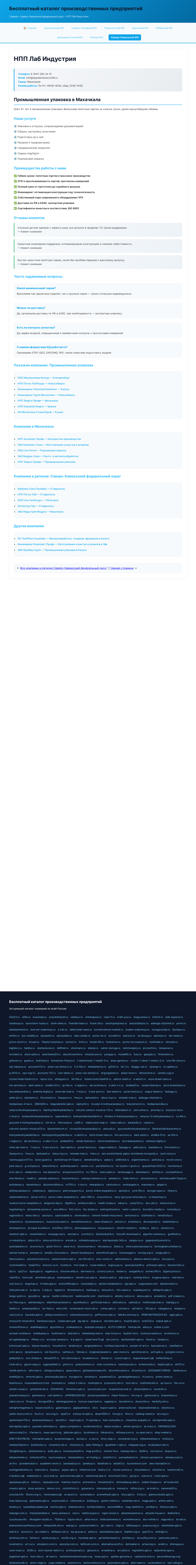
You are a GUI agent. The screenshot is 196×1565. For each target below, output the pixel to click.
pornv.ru (181, 1023)
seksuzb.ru (109, 1128)
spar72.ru (147, 1531)
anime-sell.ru (166, 1500)
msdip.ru (144, 1227)
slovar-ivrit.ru (38, 1196)
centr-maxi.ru (16, 1550)
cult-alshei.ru (55, 1395)
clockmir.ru (158, 1469)
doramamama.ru (34, 1221)
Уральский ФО (140, 28)
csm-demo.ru (65, 1072)
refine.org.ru (137, 1488)
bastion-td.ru (130, 1333)
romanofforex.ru (18, 1327)
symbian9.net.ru (39, 1389)
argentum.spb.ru (18, 1556)
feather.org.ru (132, 1531)
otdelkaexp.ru (41, 1333)
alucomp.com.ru (69, 1544)
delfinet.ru (63, 1048)
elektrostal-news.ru (81, 1029)
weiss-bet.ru (32, 1215)
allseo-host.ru (129, 1072)
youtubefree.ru (174, 1172)
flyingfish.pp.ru (17, 1451)
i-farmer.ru (35, 1432)
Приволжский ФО (114, 28)
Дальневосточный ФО (70, 37)
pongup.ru (110, 1054)
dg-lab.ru (83, 1320)
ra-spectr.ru (70, 1494)
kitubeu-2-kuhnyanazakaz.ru (121, 1116)
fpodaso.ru (178, 1029)
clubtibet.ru (175, 1345)
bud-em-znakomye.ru (42, 1029)
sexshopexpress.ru (116, 1023)
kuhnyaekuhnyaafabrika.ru (24, 1134)
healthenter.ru (170, 1221)
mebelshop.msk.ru (92, 1333)
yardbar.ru (152, 1506)
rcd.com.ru (156, 1451)
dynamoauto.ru (33, 1351)
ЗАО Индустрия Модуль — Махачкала (40, 511)
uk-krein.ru (153, 1488)
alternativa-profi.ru (112, 1544)
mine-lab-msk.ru (64, 1091)
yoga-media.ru (57, 1562)
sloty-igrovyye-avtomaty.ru (130, 1196)
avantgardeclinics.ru (20, 1469)
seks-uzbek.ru (82, 1035)
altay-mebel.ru (163, 1432)
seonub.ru (73, 1234)
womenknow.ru (132, 1519)
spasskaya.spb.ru (19, 1482)
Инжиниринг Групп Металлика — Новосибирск (46, 394)
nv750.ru (71, 1184)
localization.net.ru (158, 1444)
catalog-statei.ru (145, 1413)
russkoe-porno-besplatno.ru (25, 1203)
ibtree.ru (35, 1537)
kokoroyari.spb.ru (19, 1345)
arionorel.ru (89, 1482)
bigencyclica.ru (172, 1271)
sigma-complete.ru (70, 1426)
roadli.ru (31, 1178)
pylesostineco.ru (84, 1364)
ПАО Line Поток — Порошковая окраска (42, 450)
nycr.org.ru (52, 1413)
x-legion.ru (81, 1085)
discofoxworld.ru (73, 1054)
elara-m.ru (69, 1246)
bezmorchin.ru (176, 1265)
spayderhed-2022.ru (154, 1165)
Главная (13, 16)
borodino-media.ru (153, 1209)
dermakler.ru (132, 1544)
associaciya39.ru (134, 1265)
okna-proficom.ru (53, 1240)
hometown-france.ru (63, 1060)
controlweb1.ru (17, 1265)
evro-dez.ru (16, 1172)
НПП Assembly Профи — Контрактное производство (49, 438)
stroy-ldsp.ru (108, 1438)
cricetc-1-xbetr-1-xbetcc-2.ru (147, 1060)
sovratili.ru (114, 1035)
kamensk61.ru (169, 1488)
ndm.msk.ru (35, 1370)
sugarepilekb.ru (52, 1364)
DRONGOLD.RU (167, 1426)
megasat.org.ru (137, 1444)
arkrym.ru (120, 1221)
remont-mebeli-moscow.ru (107, 1215)
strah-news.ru (58, 1023)
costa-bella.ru (98, 1265)
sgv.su (46, 1296)
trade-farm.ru (130, 1178)
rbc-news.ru (176, 1035)
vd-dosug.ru (144, 1035)
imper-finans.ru (120, 1395)
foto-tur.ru (75, 1209)
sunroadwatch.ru (128, 1457)
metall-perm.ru (17, 1370)
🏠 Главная (30, 28)
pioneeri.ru (36, 1252)
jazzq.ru (134, 1475)
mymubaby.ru (88, 1283)
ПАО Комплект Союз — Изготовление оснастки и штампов (53, 444)
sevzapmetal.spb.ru (164, 1420)
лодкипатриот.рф (143, 1358)
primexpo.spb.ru (156, 1265)
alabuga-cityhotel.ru (162, 1023)
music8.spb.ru (132, 1320)
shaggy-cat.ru (139, 1066)
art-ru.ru (30, 1544)
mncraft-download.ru (128, 1234)
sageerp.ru (110, 1401)
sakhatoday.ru (36, 1302)
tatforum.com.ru (89, 1544)
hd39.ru (143, 1451)
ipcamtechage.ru (64, 1438)
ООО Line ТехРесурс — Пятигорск (38, 500)
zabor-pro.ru (16, 1401)
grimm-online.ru (110, 1500)
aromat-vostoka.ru (20, 1333)
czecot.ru (146, 1475)
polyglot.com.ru (175, 1351)
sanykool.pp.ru (50, 1537)
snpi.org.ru (125, 1277)
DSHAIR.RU (57, 1389)
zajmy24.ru (82, 1103)
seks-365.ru (87, 1196)
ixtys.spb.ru (128, 1494)
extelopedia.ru (65, 1277)
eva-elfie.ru (60, 1209)
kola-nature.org (18, 1500)
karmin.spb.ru (58, 1506)
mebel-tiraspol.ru (151, 1482)
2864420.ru (41, 1103)
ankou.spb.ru (144, 1296)
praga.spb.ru (163, 1252)
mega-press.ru (141, 1017)
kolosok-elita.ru (69, 1271)
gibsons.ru (93, 1550)
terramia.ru (91, 1376)
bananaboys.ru (71, 1463)
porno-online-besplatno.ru (101, 1190)
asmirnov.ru (74, 1562)
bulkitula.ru (42, 1060)
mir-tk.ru (50, 1122)
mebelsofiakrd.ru (19, 1444)
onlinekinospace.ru (89, 1240)
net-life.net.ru (86, 1258)
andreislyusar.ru (69, 1165)
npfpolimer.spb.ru (164, 1550)
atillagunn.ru (62, 1079)
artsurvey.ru (149, 1544)
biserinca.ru (16, 1382)
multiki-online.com (62, 1296)
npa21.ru (65, 1413)
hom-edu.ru (37, 1556)
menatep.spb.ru (87, 1537)
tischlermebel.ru (96, 1506)
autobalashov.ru (18, 1246)
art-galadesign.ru (19, 1339)
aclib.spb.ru (54, 1451)
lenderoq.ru (75, 1345)
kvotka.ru (65, 1265)
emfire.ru (14, 1035)
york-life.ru (138, 1190)
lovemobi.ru (16, 1544)
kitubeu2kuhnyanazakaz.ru (37, 1116)
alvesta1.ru (160, 1296)
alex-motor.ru (121, 1351)
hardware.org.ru (46, 1320)
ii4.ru (95, 1407)
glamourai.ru (152, 1395)
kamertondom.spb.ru (64, 1258)
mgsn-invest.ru (110, 1513)
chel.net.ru (178, 1277)
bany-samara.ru (61, 1513)
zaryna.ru (47, 1215)
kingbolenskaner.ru (100, 1351)
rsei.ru (75, 1513)
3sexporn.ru (65, 1097)
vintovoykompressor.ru (139, 1246)
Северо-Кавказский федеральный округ (42, 16)
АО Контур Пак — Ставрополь (36, 506)
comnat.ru (124, 1308)
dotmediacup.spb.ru (127, 1482)
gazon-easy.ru (32, 1364)
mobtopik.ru (95, 1382)
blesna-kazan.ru (41, 1345)
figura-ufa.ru (75, 1519)
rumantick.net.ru (58, 1444)
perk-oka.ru (16, 1165)
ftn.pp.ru (31, 1401)
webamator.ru (33, 1172)
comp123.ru (136, 1203)
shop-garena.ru (119, 1060)
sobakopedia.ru (31, 1308)
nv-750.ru (91, 1172)
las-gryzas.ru (78, 1531)
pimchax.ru (157, 1110)
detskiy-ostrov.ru (125, 1296)
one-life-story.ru (175, 1060)
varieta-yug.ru (166, 1072)
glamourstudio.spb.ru (161, 1494)
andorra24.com (127, 1407)
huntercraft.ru (175, 1469)
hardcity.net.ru (160, 1401)
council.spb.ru (123, 1358)
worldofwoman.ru (81, 1221)
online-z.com (161, 1327)
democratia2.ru (18, 1432)
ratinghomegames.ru (21, 1407)
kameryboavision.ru (81, 1314)
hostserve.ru (113, 1041)
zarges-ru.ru (136, 1240)
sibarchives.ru (50, 1165)
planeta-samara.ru (48, 1178)
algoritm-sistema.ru (154, 1234)
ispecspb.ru (36, 1271)
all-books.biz (171, 1482)
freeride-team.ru (78, 1023)
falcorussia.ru (17, 1258)
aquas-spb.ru (69, 1469)
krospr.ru (34, 1041)
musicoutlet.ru (60, 1500)
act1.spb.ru (157, 1351)
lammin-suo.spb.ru (86, 1277)
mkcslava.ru (104, 1246)
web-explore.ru (174, 1017)
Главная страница (121, 568)
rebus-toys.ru (108, 1097)
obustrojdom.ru (142, 1389)
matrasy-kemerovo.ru (93, 1178)
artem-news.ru (164, 1376)
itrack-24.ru (96, 1023)
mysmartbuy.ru (70, 1178)
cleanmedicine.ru (19, 1196)
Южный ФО (96, 37)
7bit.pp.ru (150, 1308)
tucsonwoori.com (137, 1463)
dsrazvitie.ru (142, 1401)
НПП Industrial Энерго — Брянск (37, 406)
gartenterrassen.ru (109, 1537)
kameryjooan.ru (127, 1364)
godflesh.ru (174, 1234)
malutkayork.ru (142, 1289)
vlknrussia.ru (65, 1122)
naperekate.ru (63, 1116)
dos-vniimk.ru (151, 1519)
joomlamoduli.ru (28, 1463)
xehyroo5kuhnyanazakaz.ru (25, 1110)
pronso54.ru (150, 1048)
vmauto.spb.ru (17, 1488)
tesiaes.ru (179, 1308)
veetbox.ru (76, 1017)
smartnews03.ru (51, 1054)
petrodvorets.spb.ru (71, 1475)
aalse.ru (108, 1159)
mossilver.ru (59, 1345)
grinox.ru (68, 1364)
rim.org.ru (136, 1395)
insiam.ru (121, 1271)
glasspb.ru (150, 1054)
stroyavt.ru (168, 1258)
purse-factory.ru (133, 1091)
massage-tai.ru (56, 1234)
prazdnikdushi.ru (58, 1017)
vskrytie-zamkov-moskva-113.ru (94, 1110)
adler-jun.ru (15, 1097)
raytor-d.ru (46, 1079)
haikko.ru (14, 1308)
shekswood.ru (76, 1506)
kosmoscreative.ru (151, 1333)
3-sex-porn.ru (96, 1091)
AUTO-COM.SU (117, 1327)
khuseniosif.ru (106, 1482)
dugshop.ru (31, 1283)
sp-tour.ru (166, 1382)
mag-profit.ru (94, 1451)
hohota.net (134, 1327)
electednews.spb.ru (111, 1531)
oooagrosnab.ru (161, 1029)
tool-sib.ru (132, 1382)
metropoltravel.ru (110, 1209)
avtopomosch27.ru (73, 1172)
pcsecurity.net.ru (113, 1382)
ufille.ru (26, 1017)
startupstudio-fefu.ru (115, 1240)
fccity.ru (141, 1494)
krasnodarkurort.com (37, 1382)
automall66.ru (115, 1506)
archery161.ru (153, 1271)
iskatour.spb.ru (107, 1277)
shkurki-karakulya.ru (82, 1252)
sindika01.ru (132, 1085)
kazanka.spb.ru (34, 1314)
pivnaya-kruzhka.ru (39, 1227)
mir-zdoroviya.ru (70, 1358)
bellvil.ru (14, 1531)
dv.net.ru (181, 1519)
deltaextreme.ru (18, 1457)
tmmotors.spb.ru (75, 1389)
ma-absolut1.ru (51, 1172)
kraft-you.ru (124, 1017)
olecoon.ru (129, 1035)
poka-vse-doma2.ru (87, 1072)
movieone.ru (175, 1165)
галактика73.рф (94, 1339)
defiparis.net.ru (60, 1531)
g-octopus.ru (32, 1165)
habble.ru (29, 1048)
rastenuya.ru (16, 1023)
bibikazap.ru (133, 1525)
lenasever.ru (166, 1048)
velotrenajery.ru (132, 1048)
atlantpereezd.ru (18, 1029)
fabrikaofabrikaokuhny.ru (166, 1128)
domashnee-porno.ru (39, 1209)
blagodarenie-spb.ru (62, 1103)
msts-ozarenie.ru (106, 1364)
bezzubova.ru (159, 1345)
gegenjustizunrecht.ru (157, 1240)
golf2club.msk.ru (100, 1302)
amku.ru (92, 1531)
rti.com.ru (147, 1376)
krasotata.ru (40, 1017)
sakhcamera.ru (123, 1258)
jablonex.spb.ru (72, 1432)
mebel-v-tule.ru (77, 1382)
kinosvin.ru (108, 1289)
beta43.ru (119, 1463)
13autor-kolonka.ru (52, 1041)
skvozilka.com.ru (146, 1537)
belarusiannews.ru (110, 1519)
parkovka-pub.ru (168, 1537)
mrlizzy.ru (167, 1438)
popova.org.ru (151, 1525)
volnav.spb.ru (108, 1308)
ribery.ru (172, 1190)
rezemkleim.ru (38, 1234)
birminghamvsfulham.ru (168, 1246)
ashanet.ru (115, 1178)
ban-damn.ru (114, 1091)
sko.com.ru (112, 1339)
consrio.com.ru (105, 1271)
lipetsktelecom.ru (57, 1128)
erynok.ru (71, 1240)
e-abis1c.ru (139, 1079)
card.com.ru (16, 1314)
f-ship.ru (47, 1289)
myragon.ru (75, 1376)
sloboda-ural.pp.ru (95, 1327)
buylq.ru (55, 1469)
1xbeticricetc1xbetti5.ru (97, 1079)
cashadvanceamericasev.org (75, 1556)
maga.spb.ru (149, 1500)
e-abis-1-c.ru (116, 1085)
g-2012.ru (14, 1072)
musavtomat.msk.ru (120, 1389)
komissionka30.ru (73, 1451)
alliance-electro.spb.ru (147, 1258)
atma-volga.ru (38, 1562)
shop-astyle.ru (36, 1488)
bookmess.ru (91, 1432)
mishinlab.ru (156, 1041)
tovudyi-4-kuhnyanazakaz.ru (107, 1103)
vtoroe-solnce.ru (122, 1469)
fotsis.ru (150, 1339)
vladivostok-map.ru (96, 1122)
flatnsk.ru (81, 1351)
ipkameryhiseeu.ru (42, 1420)
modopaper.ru (131, 1184)
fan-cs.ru (179, 1382)
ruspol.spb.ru (76, 1420)
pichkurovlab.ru (87, 1203)
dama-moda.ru (112, 1426)
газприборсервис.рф (35, 1506)
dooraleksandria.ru (20, 1091)
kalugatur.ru (165, 1308)
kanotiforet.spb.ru (106, 1252)
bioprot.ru (170, 1451)
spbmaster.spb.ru (39, 1500)
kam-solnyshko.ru (113, 1420)
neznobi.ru (172, 1041)
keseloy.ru (15, 1506)
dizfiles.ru (157, 1172)
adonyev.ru (160, 1035)
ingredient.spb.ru (142, 1550)
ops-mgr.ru (29, 1072)
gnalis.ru (29, 1060)
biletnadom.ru (123, 1110)
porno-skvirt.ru (18, 1041)
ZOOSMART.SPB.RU (159, 1370)
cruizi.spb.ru (161, 1475)
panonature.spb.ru (117, 1562)
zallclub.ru (134, 1302)
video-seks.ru (118, 1122)
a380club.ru (122, 1159)
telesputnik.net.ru (54, 1525)
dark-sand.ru (35, 1085)
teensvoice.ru (167, 1203)
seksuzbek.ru (64, 1035)
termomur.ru (132, 1215)
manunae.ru (148, 1184)
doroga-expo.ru (156, 1190)
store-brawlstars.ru (174, 1085)
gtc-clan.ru (107, 1525)
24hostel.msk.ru (18, 1289)
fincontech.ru (48, 1097)
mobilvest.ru (58, 1333)
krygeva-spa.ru (161, 1277)
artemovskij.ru (147, 1364)
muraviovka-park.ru (57, 1221)
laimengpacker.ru (66, 1401)
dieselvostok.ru (169, 1283)
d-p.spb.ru (77, 1339)
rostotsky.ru (174, 1209)
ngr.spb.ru (130, 1283)
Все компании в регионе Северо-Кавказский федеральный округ (63, 568)
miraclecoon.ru (93, 1054)
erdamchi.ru (16, 1221)
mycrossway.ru (57, 1457)
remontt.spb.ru (34, 1376)
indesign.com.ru (18, 1513)
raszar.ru (149, 1122)
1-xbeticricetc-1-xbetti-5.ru (92, 1060)
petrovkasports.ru (73, 1190)
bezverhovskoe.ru (119, 1370)
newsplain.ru (96, 1184)
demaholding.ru (93, 1159)
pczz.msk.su (51, 1475)
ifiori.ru (129, 1413)
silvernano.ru (78, 1048)
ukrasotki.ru (47, 1035)
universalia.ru (82, 1215)
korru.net (27, 1277)
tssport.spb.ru (108, 1407)
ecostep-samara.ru (57, 1339)
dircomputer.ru (151, 1221)
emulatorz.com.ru (47, 1544)
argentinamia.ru (140, 1159)
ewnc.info (61, 1308)
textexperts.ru (17, 1227)
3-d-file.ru (80, 1066)
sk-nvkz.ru (150, 1426)
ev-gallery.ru (170, 1066)
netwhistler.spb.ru (171, 1525)
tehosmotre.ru (147, 1072)
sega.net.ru (167, 1519)
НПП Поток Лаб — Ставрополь (36, 494)
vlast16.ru (14, 1277)
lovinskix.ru (15, 1054)
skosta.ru (81, 1438)
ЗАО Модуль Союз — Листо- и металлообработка (48, 456)
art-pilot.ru (123, 1550)
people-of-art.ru (139, 1345)
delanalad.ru (143, 1172)
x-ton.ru (82, 1184)
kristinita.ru (134, 1221)
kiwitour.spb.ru (168, 1506)
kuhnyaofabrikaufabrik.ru (87, 1116)
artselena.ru (108, 1550)
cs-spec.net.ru (144, 1432)
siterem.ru (106, 1358)
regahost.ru (51, 1271)
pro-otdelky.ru (30, 1035)
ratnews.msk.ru (174, 1457)
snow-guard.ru (43, 1159)
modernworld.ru (92, 1426)
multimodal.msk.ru (153, 1302)
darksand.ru (92, 1097)
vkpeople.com (51, 1482)
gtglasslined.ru (81, 1407)
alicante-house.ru (155, 1513)
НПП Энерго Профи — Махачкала (38, 400)
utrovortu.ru (37, 1246)
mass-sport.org (52, 1432)
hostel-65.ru (97, 1041)
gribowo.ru (15, 1060)
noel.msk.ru (41, 1469)
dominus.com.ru (18, 1537)
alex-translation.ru (159, 1463)
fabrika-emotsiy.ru (128, 1314)
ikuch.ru (39, 1413)
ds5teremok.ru (37, 1451)
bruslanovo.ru (90, 1358)
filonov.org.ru (33, 1494)
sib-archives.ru (97, 1085)
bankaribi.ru (134, 1122)
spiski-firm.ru (53, 1246)
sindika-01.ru (52, 1085)
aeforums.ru (119, 1302)
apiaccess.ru (73, 1370)
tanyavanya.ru (106, 1227)
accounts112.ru (36, 1066)
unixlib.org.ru (68, 1537)
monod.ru (122, 1488)
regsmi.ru (59, 1289)
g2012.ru (113, 1066)
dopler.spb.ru (165, 1364)
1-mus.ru (81, 1091)
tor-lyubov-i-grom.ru (128, 1165)
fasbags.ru (171, 1091)
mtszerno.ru (76, 1444)
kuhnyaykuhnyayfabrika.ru (57, 1134)
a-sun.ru (93, 1438)
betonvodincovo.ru (94, 1562)
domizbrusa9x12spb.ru (173, 1178)
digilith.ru (70, 1203)
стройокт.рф (16, 1475)
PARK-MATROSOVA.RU (154, 1314)
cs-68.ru (181, 1116)
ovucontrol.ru (104, 1196)
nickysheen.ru (142, 1469)
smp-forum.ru (113, 1333)
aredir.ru (163, 1544)
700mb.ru (60, 1519)
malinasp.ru (92, 1289)
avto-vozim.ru (104, 1258)
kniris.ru (35, 1482)
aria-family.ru (16, 1178)
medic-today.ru (107, 1203)
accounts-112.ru (47, 1072)
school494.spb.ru (69, 1283)
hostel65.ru (124, 1054)
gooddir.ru (34, 1296)
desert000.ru (102, 1413)
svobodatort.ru (156, 1562)
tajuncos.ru (54, 1190)
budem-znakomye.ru (137, 1029)
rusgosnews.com (148, 1283)
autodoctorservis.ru (38, 1258)
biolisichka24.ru (105, 1234)
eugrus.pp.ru (115, 1265)
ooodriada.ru (87, 1494)
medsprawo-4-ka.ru (20, 1103)
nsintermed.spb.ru (95, 1475)
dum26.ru (61, 1420)
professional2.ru (75, 1550)
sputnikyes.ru (81, 1302)
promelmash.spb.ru (108, 1494)
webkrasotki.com (85, 1296)
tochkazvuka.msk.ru (116, 1345)
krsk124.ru (148, 1320)
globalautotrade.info (94, 1370)
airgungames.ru (110, 1072)
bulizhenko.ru (38, 1444)
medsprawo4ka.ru (157, 1103)
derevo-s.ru (53, 1488)
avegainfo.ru (136, 1271)
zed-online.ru (141, 1110)
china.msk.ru (77, 1500)
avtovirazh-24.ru (117, 1475)
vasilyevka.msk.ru (144, 1556)
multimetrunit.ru (149, 1382)
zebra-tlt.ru (34, 1240)
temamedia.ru (76, 1457)
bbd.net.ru (74, 1333)
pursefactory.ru (104, 1165)
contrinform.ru (70, 1488)
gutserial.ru (87, 1488)
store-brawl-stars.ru (159, 1079)
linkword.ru (107, 1432)
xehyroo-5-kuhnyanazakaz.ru (157, 1116)
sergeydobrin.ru (93, 1345)
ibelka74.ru (174, 1513)
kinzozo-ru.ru (50, 1265)
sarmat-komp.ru (18, 1252)
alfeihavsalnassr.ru (19, 1190)
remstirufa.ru (165, 1215)
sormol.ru (71, 1041)
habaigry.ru (172, 1302)
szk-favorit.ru (52, 1351)
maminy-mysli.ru (70, 1482)
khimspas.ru (177, 1544)
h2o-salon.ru (123, 1289)
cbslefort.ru (109, 1457)
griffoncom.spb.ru (105, 1314)
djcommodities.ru (53, 1184)
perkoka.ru (158, 1159)
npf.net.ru (137, 1308)
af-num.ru (51, 1556)
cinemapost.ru (93, 1017)
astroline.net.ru (140, 1351)
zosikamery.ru (74, 1327)
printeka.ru (128, 1537)
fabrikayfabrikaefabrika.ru (58, 1110)
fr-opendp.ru (93, 1420)
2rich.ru (83, 1041)
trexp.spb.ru (101, 1556)
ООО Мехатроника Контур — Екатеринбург (44, 377)
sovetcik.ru (160, 1389)
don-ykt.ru (151, 1203)
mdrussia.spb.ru (105, 1488)
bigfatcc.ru (15, 1048)
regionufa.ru (16, 1215)
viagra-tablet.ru (154, 1091)
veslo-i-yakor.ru (131, 1209)
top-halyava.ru (17, 1066)
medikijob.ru (16, 1376)
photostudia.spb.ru (56, 1376)
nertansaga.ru (125, 1172)
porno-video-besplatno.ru (63, 1196)
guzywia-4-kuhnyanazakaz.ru (26, 1122)
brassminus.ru (169, 1395)
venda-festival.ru (151, 1085)
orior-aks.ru (16, 1351)
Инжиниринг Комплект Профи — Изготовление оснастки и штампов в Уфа (62, 544)
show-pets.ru (32, 1054)
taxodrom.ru (126, 1401)
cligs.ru (120, 1525)
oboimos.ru (167, 1407)
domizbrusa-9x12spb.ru (68, 1159)
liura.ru (137, 1054)
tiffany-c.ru (37, 1339)
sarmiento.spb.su (45, 1277)
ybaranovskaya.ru (19, 1395)
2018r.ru (31, 1550)
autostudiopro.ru (139, 1023)
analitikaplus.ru (39, 1327)
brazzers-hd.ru (174, 1110)
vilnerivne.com (87, 1469)
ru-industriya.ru (157, 1196)
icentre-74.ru (111, 1451)
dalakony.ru (179, 1370)
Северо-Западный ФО (84, 28)
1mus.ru (78, 1097)
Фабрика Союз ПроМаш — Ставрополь (41, 488)
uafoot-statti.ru (122, 1079)
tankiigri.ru (161, 1531)
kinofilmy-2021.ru (62, 1227)
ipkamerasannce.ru (132, 1513)
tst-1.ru (125, 1066)
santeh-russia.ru (18, 1389)
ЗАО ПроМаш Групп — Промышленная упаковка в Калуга (52, 549)
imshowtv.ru (59, 1382)
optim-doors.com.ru (20, 1413)
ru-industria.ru (17, 1240)
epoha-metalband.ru (110, 1283)
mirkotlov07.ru (38, 1457)
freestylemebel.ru (40, 1513)
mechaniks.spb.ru (42, 1438)
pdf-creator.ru (176, 1296)
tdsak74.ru (34, 1265)
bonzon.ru (27, 1531)
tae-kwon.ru (88, 1271)
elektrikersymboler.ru (59, 1302)
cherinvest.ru (105, 1296)
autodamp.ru (16, 1184)
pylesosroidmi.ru (88, 1525)
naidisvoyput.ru (91, 1513)
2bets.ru (118, 1246)
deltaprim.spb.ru (162, 1289)
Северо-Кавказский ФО (125, 37)
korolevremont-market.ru (108, 1029)
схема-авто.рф (66, 1320)
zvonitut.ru (87, 1234)
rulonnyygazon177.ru (21, 1159)
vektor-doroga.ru (110, 1048)
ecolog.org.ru (145, 1252)
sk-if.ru (13, 1463)
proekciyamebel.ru (98, 1395)
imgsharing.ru (17, 1209)
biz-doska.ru (90, 1209)
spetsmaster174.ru (19, 1420)
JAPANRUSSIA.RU (75, 1395)
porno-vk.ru (99, 1035)
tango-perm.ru (17, 1296)
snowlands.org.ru (128, 1438)
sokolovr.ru (167, 1227)
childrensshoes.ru (150, 1438)
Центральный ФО (54, 28)
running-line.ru (141, 1277)
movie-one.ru (174, 1159)
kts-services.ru (17, 1085)
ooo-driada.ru (34, 1358)
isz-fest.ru (48, 1308)
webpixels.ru (34, 1475)
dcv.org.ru (163, 1413)
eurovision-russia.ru (37, 1023)
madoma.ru (39, 1190)
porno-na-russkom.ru (135, 1041)
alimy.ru (147, 1327)
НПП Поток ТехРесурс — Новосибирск (41, 383)
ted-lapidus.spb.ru (19, 1426)
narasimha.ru (33, 1184)
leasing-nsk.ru (129, 1451)
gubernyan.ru (63, 1407)
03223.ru (14, 1017)
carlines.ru (68, 1351)
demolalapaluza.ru (85, 1227)
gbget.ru (162, 1184)
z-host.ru (14, 1116)
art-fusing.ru (93, 1457)
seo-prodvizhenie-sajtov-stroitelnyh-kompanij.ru (130, 1153)
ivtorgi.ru (117, 1413)
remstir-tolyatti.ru (127, 1227)
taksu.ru (122, 1203)
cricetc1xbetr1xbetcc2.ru (23, 1079)
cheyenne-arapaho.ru (138, 1420)
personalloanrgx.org (168, 1556)
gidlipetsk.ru (16, 1358)
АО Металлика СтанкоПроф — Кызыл (40, 412)
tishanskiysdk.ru (18, 1562)
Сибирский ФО (164, 28)
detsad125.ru (51, 1358)
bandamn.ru (31, 1097)
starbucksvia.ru (46, 1048)
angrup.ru (96, 1320)
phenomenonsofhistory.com (25, 1525)
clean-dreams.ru (103, 1221)
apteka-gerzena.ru (121, 1556)
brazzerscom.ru (136, 1103)
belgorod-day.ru (53, 1203)
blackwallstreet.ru (149, 1407)
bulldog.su (93, 1500)
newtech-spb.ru (18, 1234)
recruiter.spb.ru (112, 1320)
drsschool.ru (139, 1370)
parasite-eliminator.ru (44, 1426)
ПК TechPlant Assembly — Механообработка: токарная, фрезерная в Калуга (63, 538)
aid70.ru (179, 1364)
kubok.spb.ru (163, 1320)
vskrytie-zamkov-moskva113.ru (27, 1128)
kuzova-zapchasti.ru (90, 1401)
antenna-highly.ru (43, 1091)
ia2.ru (12, 1271)
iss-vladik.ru (42, 1531)
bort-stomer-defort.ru (51, 1550)
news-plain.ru (107, 1172)
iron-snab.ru (81, 1265)
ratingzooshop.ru (54, 1370)
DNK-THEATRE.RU (19, 1438)
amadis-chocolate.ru (56, 1252)
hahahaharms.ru (97, 1066)
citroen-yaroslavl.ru (151, 1457)
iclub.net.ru (15, 1364)
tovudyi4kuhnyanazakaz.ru (85, 1128)
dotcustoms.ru (149, 1178)
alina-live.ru (91, 1519)
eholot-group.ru (132, 1426)
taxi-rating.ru (175, 1562)
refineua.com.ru (125, 1432)
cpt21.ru (22, 1271)
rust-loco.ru (16, 1283)
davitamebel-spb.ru (132, 1339)
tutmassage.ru (127, 1252)
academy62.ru (107, 1376)
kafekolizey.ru (164, 1358)
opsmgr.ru (155, 1066)
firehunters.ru (165, 1054)
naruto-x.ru (87, 1165)
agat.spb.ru (176, 1314)
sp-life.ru (67, 1085)
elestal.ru (93, 1048)
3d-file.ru (76, 1079)
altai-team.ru (138, 1562)
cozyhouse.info (18, 1519)
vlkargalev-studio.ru (40, 1519)
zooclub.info (16, 1494)
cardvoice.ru (113, 1184)
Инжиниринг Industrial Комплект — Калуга (43, 389)
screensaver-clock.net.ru (84, 1308)
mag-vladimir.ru (134, 1506)
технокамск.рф (52, 1494)
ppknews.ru (38, 1395)
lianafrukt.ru (104, 1463)
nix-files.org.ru (17, 1302)
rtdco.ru (94, 1153)
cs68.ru (78, 1122)
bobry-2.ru (104, 1469)
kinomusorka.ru (86, 1246)
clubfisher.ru (148, 1215)
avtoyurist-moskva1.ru (22, 1320)
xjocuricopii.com (96, 1389)
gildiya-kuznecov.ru (56, 1314)
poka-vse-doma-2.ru (60, 1066)
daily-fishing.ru (94, 1444)
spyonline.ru (57, 1327)
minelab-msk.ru (127, 1097)
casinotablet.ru (63, 1215)
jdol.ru (154, 1227)
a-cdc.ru (62, 1029)
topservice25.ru (44, 1407)
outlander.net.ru (131, 1500)
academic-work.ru (50, 1463)
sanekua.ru (89, 1463)
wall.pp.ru (71, 1525)
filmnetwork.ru (75, 1289)
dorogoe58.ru (46, 1401)
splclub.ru (124, 1190)
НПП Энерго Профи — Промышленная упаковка (46, 461)
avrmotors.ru (171, 1333)
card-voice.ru (168, 1153)
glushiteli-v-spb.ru (115, 1444)
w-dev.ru (35, 1289)
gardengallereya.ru (129, 1376)
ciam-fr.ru (109, 1017)
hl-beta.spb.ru (48, 1283)
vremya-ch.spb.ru (83, 1413)
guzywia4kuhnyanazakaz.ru (134, 1128)
